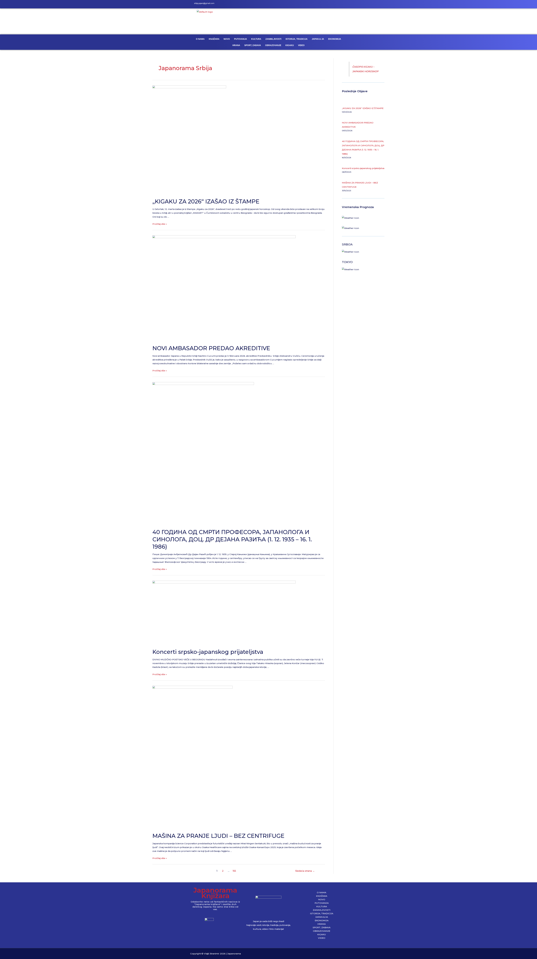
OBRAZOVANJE (273, 45)
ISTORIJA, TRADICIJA (297, 39)
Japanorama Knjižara (215, 893)
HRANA (236, 45)
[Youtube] (344, 4)
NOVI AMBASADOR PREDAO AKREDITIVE (211, 348)
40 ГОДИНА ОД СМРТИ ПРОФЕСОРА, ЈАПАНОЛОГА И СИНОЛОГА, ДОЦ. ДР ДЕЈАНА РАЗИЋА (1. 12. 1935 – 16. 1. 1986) (232, 539)
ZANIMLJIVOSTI (273, 39)
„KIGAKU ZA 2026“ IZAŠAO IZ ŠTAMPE (205, 201)
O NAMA (200, 39)
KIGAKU (289, 45)
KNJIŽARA (214, 39)
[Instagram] (338, 4)
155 (234, 871)
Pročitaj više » (159, 224)
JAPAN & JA (318, 39)
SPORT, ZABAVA (252, 45)
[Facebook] (331, 4)
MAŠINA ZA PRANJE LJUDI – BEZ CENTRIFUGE (218, 835)
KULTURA (256, 39)
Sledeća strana (305, 871)
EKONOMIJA (334, 39)
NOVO (227, 39)
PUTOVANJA (240, 39)
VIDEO (301, 45)
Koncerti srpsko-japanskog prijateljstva (207, 651)
